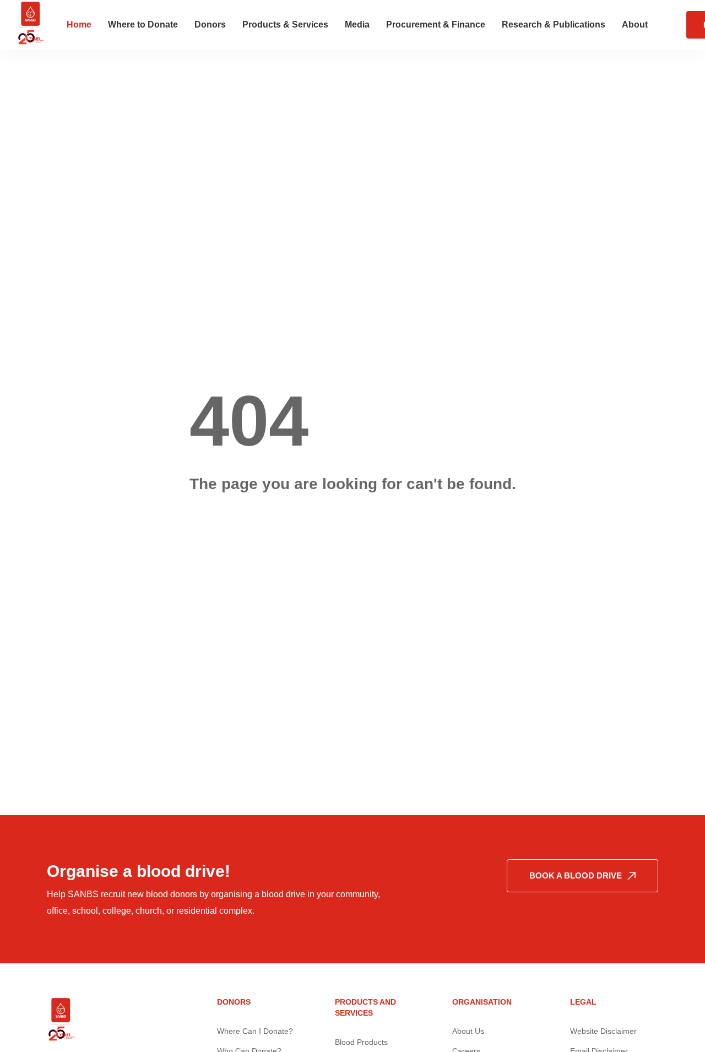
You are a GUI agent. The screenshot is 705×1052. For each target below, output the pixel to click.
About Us (468, 1031)
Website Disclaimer (603, 1031)
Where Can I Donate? (255, 1031)
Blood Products (361, 1042)
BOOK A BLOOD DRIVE (575, 875)
